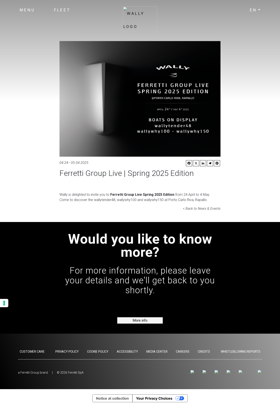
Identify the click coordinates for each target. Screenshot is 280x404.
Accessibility (127, 351)
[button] (27, 10)
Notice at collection (112, 398)
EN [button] (253, 10)
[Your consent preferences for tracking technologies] (4, 303)
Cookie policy (97, 351)
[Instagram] (193, 372)
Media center (157, 351)
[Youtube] (217, 372)
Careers (182, 351)
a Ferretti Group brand (33, 372)
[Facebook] (205, 372)
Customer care (32, 351)
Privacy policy (67, 351)
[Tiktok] (241, 372)
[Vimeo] (229, 372)
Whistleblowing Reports (240, 351)
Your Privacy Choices (154, 398)
